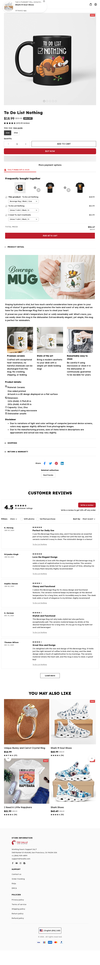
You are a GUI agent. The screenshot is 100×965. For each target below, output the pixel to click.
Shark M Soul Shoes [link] (24, 7)
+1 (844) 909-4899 (19, 855)
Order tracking (18, 879)
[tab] (44, 101)
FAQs (14, 883)
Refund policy (18, 918)
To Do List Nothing (40, 544)
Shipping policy (18, 909)
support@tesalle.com (21, 859)
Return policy (17, 913)
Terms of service (19, 904)
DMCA (14, 888)
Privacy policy (18, 900)
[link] (9, 9)
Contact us (16, 874)
